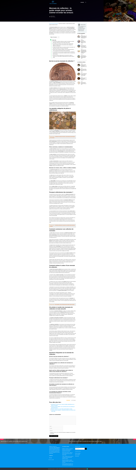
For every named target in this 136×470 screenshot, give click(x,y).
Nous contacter (77, 454)
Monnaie (82, 2)
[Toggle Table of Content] (58, 37)
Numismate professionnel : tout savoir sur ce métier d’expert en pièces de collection (83, 41)
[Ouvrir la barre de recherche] (86, 2)
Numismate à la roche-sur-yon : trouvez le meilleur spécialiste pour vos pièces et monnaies (83, 46)
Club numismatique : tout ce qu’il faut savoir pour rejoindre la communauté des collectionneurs (84, 37)
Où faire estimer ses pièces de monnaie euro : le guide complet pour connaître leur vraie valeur (84, 56)
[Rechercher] (86, 449)
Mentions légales (77, 453)
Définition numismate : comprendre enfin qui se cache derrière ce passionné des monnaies (84, 65)
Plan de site (77, 456)
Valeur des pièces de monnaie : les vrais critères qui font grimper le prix (83, 83)
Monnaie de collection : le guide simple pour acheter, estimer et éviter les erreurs (84, 79)
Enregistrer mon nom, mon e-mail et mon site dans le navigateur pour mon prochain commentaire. (62, 433)
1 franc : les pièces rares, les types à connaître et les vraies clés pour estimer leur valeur (84, 74)
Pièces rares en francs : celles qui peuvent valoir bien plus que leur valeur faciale (84, 70)
